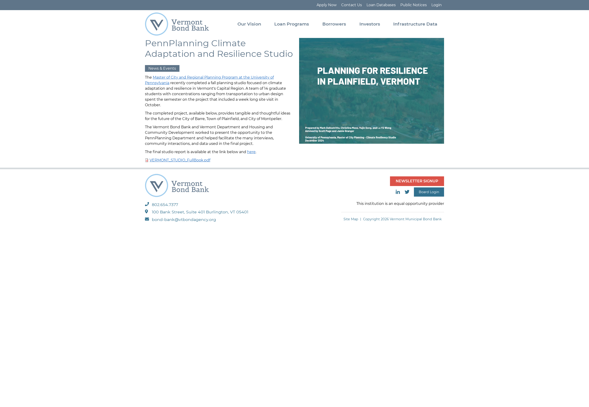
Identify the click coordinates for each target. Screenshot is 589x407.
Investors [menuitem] (369, 24)
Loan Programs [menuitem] (291, 24)
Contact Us (351, 5)
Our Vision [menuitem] (249, 24)
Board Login (429, 192)
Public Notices (413, 5)
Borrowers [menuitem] (334, 24)
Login (436, 5)
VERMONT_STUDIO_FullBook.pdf (180, 160)
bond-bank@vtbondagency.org (184, 219)
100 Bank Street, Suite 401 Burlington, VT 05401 (200, 211)
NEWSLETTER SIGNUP (417, 181)
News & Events (162, 68)
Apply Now (327, 5)
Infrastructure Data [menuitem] (415, 24)
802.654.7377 (165, 204)
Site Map (351, 219)
